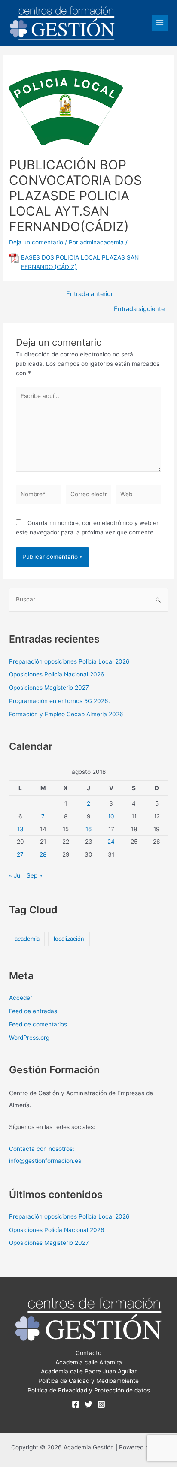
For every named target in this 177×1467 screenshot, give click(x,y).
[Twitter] (88, 1404)
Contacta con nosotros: (41, 1148)
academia (27, 938)
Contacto (88, 1352)
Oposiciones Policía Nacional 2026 (56, 674)
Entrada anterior (89, 294)
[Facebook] (75, 1404)
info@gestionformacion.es (45, 1160)
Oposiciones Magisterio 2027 (49, 687)
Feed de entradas (33, 1011)
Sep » (34, 875)
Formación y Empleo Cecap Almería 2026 (66, 714)
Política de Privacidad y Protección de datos (88, 1390)
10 (111, 816)
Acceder (20, 997)
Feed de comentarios (38, 1024)
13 (20, 829)
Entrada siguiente (139, 309)
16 (88, 829)
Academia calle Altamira (88, 1362)
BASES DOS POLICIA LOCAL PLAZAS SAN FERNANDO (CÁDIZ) (80, 262)
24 (111, 841)
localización (69, 938)
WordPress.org (29, 1037)
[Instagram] (101, 1404)
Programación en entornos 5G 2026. (59, 700)
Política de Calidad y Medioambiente (88, 1380)
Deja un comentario (36, 242)
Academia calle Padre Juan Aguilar (89, 1371)
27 (20, 854)
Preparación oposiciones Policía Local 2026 (69, 661)
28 (43, 854)
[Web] (138, 495)
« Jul (15, 875)
